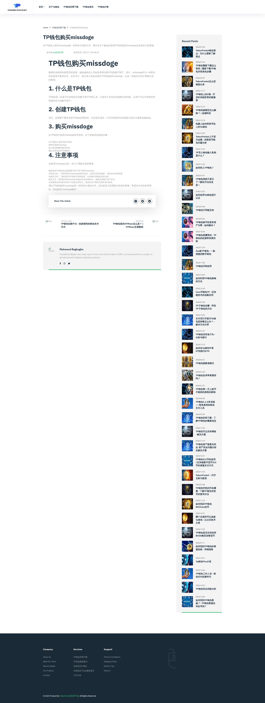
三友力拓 (77, 675)
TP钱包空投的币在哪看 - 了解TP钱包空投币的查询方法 (206, 491)
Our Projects (48, 671)
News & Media (49, 666)
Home (45, 28)
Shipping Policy (110, 661)
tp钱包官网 (58, 52)
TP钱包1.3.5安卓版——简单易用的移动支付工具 (205, 404)
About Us (47, 657)
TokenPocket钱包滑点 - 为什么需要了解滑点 (206, 53)
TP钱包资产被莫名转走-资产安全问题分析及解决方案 (206, 447)
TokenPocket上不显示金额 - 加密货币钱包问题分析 (206, 139)
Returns (107, 671)
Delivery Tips (109, 666)
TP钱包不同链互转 (205, 210)
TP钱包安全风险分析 (206, 588)
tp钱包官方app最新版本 (83, 671)
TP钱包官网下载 (59, 28)
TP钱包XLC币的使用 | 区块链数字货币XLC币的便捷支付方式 (206, 462)
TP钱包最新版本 (80, 661)
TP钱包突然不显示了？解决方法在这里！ (205, 182)
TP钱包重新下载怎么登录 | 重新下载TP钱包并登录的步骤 (206, 68)
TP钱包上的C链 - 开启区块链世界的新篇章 (206, 97)
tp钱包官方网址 (80, 666)
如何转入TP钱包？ (205, 167)
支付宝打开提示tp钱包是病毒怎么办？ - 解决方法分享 (206, 321)
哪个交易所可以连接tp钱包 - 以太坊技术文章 (206, 519)
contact (46, 675)
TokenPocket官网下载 (69, 696)
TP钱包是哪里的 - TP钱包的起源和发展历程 (206, 238)
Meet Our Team (49, 661)
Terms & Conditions (112, 657)
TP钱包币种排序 (204, 266)
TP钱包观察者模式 (205, 363)
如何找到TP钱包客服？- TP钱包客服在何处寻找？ (205, 603)
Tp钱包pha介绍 (203, 561)
